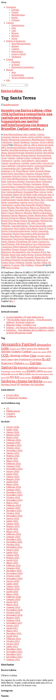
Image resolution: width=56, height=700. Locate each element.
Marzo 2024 (12, 484)
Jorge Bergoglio (44, 197)
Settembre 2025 (14, 450)
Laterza (23, 202)
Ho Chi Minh (26, 194)
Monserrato (46, 218)
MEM (50, 215)
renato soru (40, 377)
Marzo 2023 (12, 502)
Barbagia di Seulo (33, 153)
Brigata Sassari (28, 155)
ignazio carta (35, 371)
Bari (3, 155)
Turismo (15, 20)
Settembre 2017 (14, 623)
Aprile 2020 (12, 591)
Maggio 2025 (13, 455)
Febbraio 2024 (13, 487)
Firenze (42, 179)
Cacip (4, 158)
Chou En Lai (48, 163)
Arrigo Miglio (35, 150)
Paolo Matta (32, 228)
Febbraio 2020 (13, 596)
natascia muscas (43, 374)
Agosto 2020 (12, 581)
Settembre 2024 (14, 468)
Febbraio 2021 (13, 565)
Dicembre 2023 (13, 492)
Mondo (9, 70)
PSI (29, 241)
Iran (49, 194)
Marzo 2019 (12, 604)
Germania (36, 184)
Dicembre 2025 (13, 445)
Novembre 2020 (14, 573)
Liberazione (7, 205)
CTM (42, 168)
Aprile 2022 (12, 529)
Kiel (43, 200)
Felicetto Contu (19, 176)
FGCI (3, 179)
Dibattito (15, 62)
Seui (7, 257)
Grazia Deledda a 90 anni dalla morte (25, 317)
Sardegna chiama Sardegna (21, 381)
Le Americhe (17, 75)
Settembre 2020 (14, 578)
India (34, 194)
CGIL (5, 355)
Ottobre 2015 (13, 641)
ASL (50, 150)
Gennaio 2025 (13, 466)
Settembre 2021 (14, 547)
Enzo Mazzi (19, 173)
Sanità (14, 17)
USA (22, 265)
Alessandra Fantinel (18, 344)
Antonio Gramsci (35, 147)
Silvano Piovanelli (25, 257)
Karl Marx (35, 200)
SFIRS (13, 257)
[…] (12, 301)
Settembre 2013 (14, 657)
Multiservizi (46, 220)
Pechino (5, 236)
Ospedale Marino (19, 226)
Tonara (4, 262)
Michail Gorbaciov (10, 218)
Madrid (39, 205)
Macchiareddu (28, 205)
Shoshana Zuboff (8, 384)
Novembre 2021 (14, 542)
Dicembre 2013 (13, 654)
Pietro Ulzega (41, 239)
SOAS (48, 257)
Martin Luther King (42, 213)
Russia (15, 249)
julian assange (47, 371)
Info (8, 80)
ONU (33, 223)
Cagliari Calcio (23, 158)
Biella (8, 155)
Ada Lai (26, 145)
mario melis (14, 374)
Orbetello (5, 226)
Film (13, 28)
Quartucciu (43, 241)
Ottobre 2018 (13, 612)
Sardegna (16, 57)
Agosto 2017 (12, 625)
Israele (18, 197)
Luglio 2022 (12, 521)
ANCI (3, 147)
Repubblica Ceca (29, 244)
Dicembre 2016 (13, 633)
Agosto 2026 (12, 427)
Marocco (19, 213)
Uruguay (15, 265)
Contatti (10, 413)
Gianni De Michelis (44, 187)
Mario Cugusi (7, 213)
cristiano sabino (44, 356)
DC (14, 171)
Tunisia (28, 262)
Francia (26, 364)
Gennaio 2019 (13, 607)
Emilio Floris (7, 173)
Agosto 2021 (12, 549)
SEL (3, 257)
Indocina (42, 194)
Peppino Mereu (29, 236)
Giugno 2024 (12, 476)
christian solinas (19, 355)
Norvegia (21, 223)
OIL (28, 223)
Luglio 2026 (12, 429)
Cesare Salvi (36, 163)
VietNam (29, 265)
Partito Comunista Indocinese (15, 231)
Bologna (16, 155)
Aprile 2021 (12, 560)
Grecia (42, 192)
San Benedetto (19, 252)
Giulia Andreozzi (15, 192)
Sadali (31, 249)
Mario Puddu (25, 374)
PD (47, 234)
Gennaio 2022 (13, 536)
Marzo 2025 (12, 461)
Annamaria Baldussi (17, 147)
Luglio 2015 (12, 646)
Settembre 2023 (14, 500)
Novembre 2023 (14, 495)
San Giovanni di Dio (36, 252)
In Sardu (15, 64)
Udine (44, 262)
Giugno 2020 (12, 586)
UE (49, 262)
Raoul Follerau (8, 244)
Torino (11, 262)
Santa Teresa (27, 254)
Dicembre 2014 (13, 649)
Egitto (32, 171)
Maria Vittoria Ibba (34, 210)
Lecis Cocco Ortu (36, 202)
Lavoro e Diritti (18, 54)
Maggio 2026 (13, 434)
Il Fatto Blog (12, 395)
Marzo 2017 (12, 630)
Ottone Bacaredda (37, 226)
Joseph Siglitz (23, 200)
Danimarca (6, 171)
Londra (16, 205)
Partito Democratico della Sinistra (29, 234)
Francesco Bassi (33, 181)
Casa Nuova (14, 163)
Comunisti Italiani (43, 166)
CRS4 (36, 168)
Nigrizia (12, 223)
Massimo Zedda (26, 215)
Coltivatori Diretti (24, 166)
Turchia (37, 262)
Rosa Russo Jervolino (39, 247)
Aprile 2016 (12, 636)
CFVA (49, 352)
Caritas (16, 160)
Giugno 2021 (12, 555)
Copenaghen (27, 168)
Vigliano (39, 265)
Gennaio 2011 (13, 659)
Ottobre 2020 (13, 576)
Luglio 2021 (12, 552)
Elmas (47, 171)
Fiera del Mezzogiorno (17, 179)
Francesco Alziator (16, 181)
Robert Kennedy (20, 247)
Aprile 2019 (12, 602)
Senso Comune (47, 382)
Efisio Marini (22, 171)
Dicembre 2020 (14, 570)
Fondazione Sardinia (30, 359)
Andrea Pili (32, 349)
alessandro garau (14, 349)
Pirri (51, 239)
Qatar (34, 241)
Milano (22, 218)
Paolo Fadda (20, 228)
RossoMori (6, 249)
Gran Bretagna (6, 371)
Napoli (4, 223)
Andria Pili (43, 348)
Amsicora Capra (45, 145)
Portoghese (21, 241)
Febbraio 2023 (13, 505)
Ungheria (5, 265)
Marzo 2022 (12, 531)
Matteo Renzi (41, 215)
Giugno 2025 (12, 453)
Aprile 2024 (12, 482)
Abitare (15, 46)
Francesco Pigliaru (22, 184)
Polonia (11, 241)
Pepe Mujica (15, 236)
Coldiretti (11, 166)
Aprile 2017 (12, 628)
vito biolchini (37, 384)
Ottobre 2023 (13, 497)
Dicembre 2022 (14, 510)
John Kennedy (29, 197)
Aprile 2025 (12, 458)
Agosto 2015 (12, 644)
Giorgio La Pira (18, 189)
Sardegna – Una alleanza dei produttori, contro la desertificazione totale (30, 331)
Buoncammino (44, 155)
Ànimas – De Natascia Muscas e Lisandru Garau (30, 327)
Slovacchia (40, 257)
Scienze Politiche (42, 254)
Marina (47, 210)
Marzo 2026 (12, 437)
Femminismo (17, 25)
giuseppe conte (45, 368)
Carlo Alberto (27, 160)
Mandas (11, 207)
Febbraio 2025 (13, 463)
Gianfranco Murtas (25, 187)
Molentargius (33, 218)
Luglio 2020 (12, 583)
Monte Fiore (7, 220)
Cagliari (15, 49)
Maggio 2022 (13, 526)
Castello (25, 163)
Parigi (50, 228)
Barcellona (48, 153)
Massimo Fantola (9, 215)
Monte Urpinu (20, 220)
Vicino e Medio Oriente (22, 77)
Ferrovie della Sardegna (39, 176)
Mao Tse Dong (22, 207)
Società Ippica (28, 260)
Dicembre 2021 (13, 539)
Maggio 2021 (13, 557)
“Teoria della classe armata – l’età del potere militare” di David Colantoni (29, 321)
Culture (10, 23)
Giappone (6, 189)
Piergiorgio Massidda (23, 239)
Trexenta (19, 262)
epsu (15, 359)
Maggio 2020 (13, 589)
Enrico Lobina (11, 91)
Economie (11, 7)
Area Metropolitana (21, 43)
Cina (3, 166)
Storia (14, 38)
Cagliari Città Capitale (39, 352)
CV (7, 408)
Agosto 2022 (12, 518)
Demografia (17, 51)
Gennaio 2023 (13, 508)
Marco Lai (34, 207)
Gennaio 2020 (13, 599)
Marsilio (28, 213)
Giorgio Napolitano (36, 189)
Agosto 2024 (12, 471)
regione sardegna (25, 378)
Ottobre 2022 (13, 513)
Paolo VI (42, 228)
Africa (34, 145)
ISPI (13, 197)
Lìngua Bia (6, 374)
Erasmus (30, 173)
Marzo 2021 (12, 563)
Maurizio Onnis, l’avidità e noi (21, 325)
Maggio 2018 (13, 617)
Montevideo (34, 220)
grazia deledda (16, 371)
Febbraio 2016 (13, 638)
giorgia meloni (28, 367)
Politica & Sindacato (15, 41)
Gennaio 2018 (13, 620)
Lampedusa (13, 202)
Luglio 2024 (12, 474)
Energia (15, 9)
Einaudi (39, 171)
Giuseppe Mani (31, 192)
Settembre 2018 (14, 615)
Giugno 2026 (12, 432)
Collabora (11, 416)
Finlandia (33, 179)
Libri (13, 30)
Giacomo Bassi (8, 187)
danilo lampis (7, 359)
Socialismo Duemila (10, 260)
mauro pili (34, 374)
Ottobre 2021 (13, 544)
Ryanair (23, 249)
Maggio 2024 (13, 479)
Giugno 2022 (12, 523)
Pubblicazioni (13, 411)
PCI (7, 377)
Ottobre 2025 (13, 448)
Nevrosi (15, 36)
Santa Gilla (15, 254)
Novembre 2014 (14, 651)
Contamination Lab (10, 168)
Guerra (14, 12)
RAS (18, 244)
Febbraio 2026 (13, 440)
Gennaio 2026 (13, 442)
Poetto (4, 241)
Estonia (38, 173)
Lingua (9, 59)
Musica (14, 33)
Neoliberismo (18, 15)
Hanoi (16, 194)
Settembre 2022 (14, 515)
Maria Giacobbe (16, 210)
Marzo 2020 (12, 594)
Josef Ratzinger (8, 200)
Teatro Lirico (42, 260)
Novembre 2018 (14, 610)
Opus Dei (40, 223)
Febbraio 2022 (13, 534)
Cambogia (36, 158)
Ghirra (45, 184)
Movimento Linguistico (22, 67)
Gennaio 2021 (13, 568)
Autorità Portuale (16, 153)
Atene (4, 153)
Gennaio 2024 (13, 489)
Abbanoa (18, 145)
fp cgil (46, 359)
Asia (13, 72)
